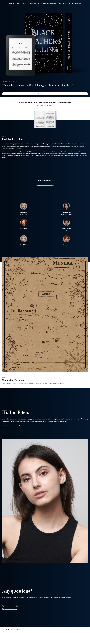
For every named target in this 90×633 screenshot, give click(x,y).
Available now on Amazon (45, 94)
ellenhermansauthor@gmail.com (13, 606)
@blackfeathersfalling (10, 609)
